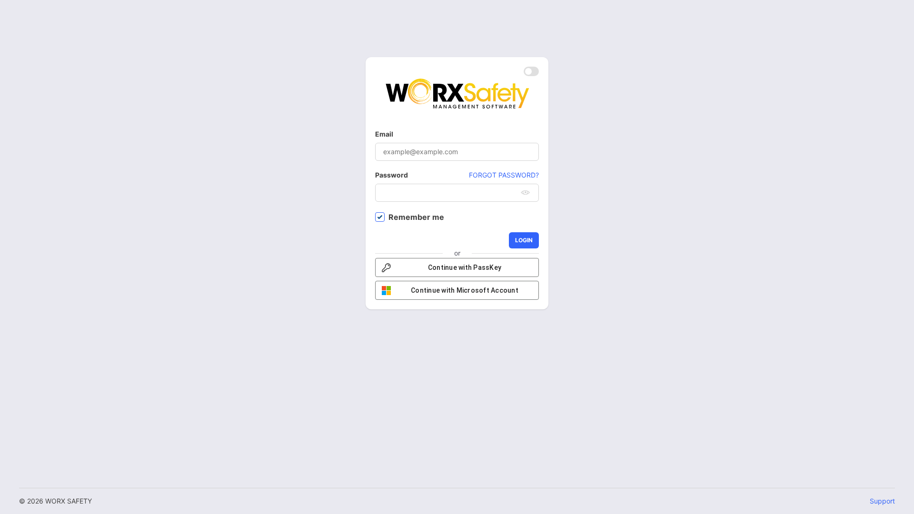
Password (391, 175)
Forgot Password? (504, 175)
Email (384, 134)
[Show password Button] (525, 193)
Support (882, 501)
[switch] (531, 71)
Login (524, 240)
